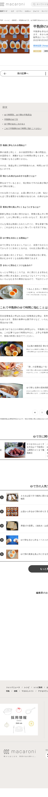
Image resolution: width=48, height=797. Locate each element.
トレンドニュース (13, 687)
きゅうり (36, 11)
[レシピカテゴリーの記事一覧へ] (37, 51)
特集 (8, 691)
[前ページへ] (35, 412)
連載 (15, 691)
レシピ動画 (38, 687)
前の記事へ (22, 73)
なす (12, 11)
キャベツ (45, 11)
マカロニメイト (28, 691)
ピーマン (19, 11)
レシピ (26, 687)
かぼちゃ (28, 11)
